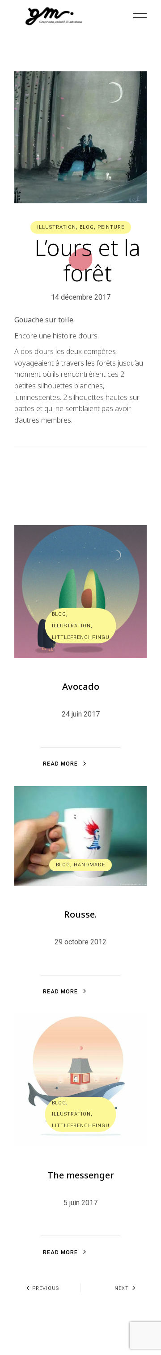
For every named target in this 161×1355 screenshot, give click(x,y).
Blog (87, 227)
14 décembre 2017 (80, 297)
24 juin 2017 (81, 714)
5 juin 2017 (80, 1202)
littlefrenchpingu (81, 637)
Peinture (110, 227)
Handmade (89, 865)
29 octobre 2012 (80, 942)
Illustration (56, 227)
